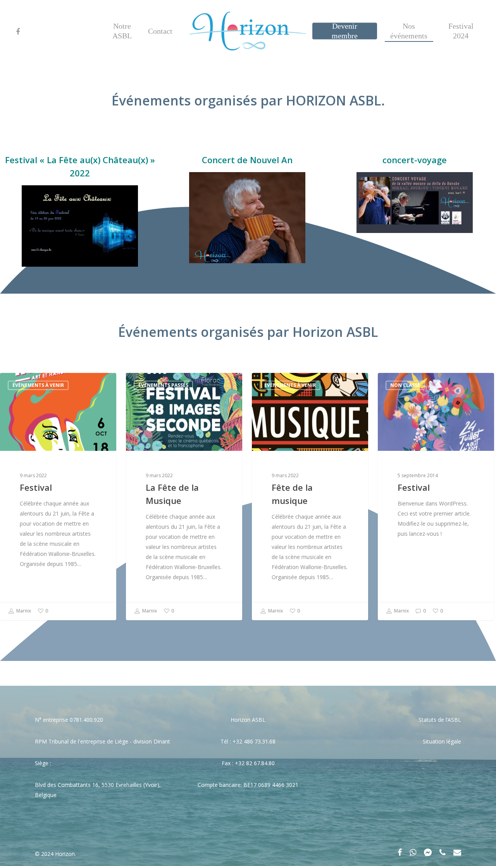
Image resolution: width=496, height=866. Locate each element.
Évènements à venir (38, 385)
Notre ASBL (122, 31)
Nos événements (408, 31)
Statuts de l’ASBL (439, 719)
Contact (160, 31)
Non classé (405, 385)
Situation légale (442, 741)
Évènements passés (163, 385)
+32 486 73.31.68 (254, 741)
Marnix (23, 610)
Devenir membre (345, 31)
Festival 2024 (461, 31)
